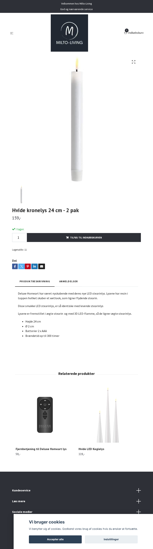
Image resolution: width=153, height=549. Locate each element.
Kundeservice (21, 490)
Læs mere (18, 501)
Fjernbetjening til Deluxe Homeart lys (41, 449)
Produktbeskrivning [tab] (35, 281)
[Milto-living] (69, 33)
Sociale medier (22, 512)
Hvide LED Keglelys (91, 449)
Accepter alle (55, 539)
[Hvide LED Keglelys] (108, 415)
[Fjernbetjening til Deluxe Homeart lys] (45, 415)
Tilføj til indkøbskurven (86, 237)
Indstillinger (111, 539)
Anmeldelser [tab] (68, 281)
